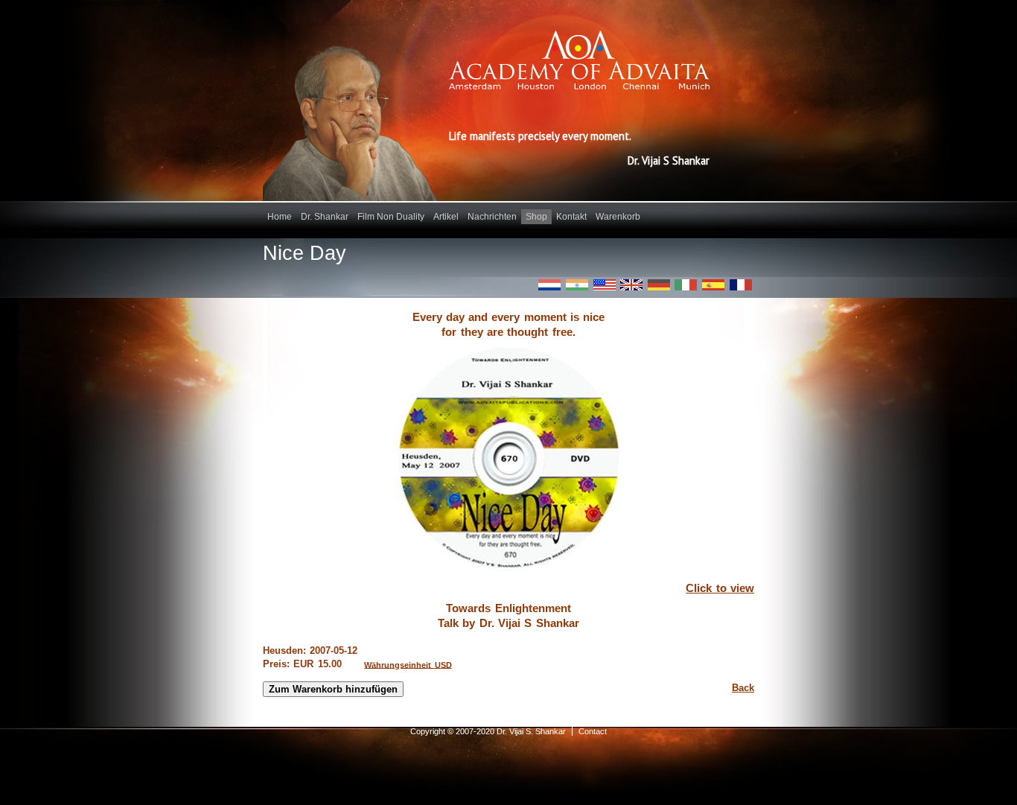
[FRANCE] (741, 284)
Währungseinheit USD (407, 664)
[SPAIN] (713, 284)
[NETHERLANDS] (549, 284)
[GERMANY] (659, 284)
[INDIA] (577, 284)
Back (743, 687)
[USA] (604, 284)
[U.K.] (631, 284)
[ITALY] (686, 284)
